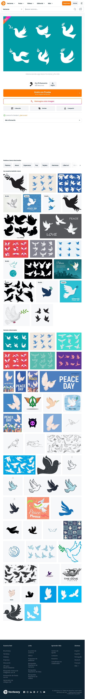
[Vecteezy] (3, 3)
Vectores (10, 3)
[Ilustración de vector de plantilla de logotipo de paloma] (42, 314)
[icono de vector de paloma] (32, 422)
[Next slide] (76, 164)
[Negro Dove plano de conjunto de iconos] (20, 225)
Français (76, 662)
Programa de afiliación (32, 658)
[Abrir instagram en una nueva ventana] (27, 691)
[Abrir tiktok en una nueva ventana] (37, 691)
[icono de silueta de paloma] (71, 202)
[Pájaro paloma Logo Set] (69, 248)
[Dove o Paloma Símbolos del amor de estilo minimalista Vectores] (15, 248)
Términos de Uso (60, 691)
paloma (7, 164)
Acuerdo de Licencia (32, 650)
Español (75, 653)
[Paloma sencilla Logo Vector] (15, 340)
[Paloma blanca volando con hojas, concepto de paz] (16, 314)
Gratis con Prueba (42, 93)
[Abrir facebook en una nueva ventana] (24, 691)
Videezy (6, 656)
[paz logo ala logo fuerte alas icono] (52, 529)
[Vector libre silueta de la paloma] (19, 290)
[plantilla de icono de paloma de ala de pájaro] (52, 202)
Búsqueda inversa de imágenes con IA (10, 670)
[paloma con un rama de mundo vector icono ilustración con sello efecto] (49, 463)
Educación (6, 662)
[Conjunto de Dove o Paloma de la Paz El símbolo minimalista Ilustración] (42, 182)
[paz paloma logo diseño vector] (49, 573)
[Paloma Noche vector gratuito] (67, 268)
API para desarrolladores (8, 666)
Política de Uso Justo (72, 692)
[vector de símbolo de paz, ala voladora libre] (32, 402)
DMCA (30, 654)
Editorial (40, 3)
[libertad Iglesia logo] (14, 550)
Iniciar (75, 3)
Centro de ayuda (53, 650)
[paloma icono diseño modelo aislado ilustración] (66, 507)
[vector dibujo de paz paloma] (72, 402)
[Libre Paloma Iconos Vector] (38, 268)
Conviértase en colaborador (55, 661)
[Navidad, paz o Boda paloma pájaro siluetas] (20, 573)
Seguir (53, 85)
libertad (66, 164)
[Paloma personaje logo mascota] (71, 573)
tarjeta (44, 164)
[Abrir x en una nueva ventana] (41, 691)
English (75, 650)
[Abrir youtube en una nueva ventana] (44, 691)
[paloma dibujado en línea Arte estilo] (72, 422)
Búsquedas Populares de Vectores (32, 664)
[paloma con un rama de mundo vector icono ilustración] (30, 593)
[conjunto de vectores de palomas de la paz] (69, 182)
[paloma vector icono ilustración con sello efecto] (13, 611)
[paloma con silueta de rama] (15, 182)
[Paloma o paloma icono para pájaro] (12, 529)
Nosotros (53, 657)
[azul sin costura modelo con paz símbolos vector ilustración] (72, 529)
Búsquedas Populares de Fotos (32, 670)
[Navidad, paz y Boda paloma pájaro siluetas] (19, 463)
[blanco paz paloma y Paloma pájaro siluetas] (63, 443)
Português (76, 656)
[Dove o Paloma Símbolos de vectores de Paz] (42, 248)
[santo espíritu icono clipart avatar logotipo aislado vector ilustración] (52, 402)
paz (36, 164)
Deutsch (76, 659)
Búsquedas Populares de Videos (32, 677)
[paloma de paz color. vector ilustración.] (69, 550)
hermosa (55, 164)
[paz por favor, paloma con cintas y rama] (38, 507)
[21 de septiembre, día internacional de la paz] (32, 202)
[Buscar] (75, 9)
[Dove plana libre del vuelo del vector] (41, 550)
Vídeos (29, 3)
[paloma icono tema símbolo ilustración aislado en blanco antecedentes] (72, 463)
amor (17, 164)
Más (49, 3)
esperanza (27, 164)
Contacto (53, 654)
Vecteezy (6, 653)
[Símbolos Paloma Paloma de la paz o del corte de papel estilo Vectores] (69, 340)
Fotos (20, 3)
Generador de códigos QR (8, 680)
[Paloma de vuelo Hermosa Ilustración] (69, 359)
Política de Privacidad (73, 691)
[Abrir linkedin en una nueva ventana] (31, 691)
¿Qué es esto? (23, 115)
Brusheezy (7, 650)
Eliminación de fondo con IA (8, 675)
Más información (10, 119)
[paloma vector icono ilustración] (32, 529)
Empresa (6, 659)
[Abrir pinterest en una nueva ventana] (34, 691)
